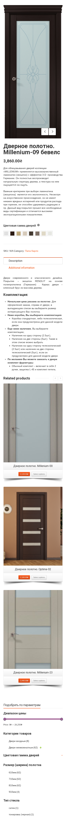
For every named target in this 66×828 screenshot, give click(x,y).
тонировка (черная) (21, 814)
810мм (15, 785)
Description (15, 260)
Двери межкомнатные (23, 747)
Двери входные (19, 741)
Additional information (22, 267)
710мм (15, 779)
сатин (13, 808)
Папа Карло (31, 251)
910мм (14, 791)
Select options (39, 474)
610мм (15, 772)
